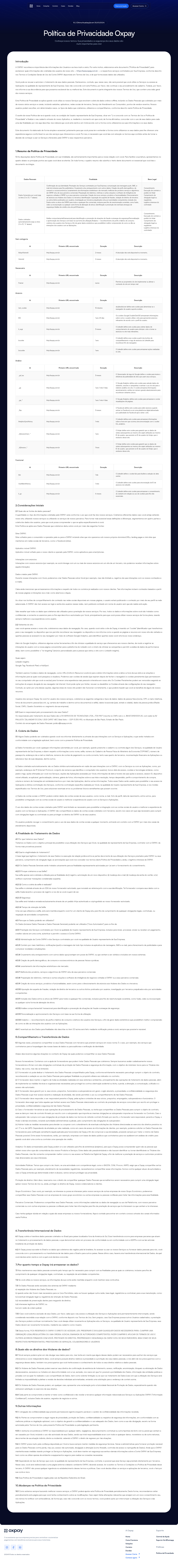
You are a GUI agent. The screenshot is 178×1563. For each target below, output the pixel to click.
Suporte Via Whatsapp (165, 1540)
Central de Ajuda (162, 1537)
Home (128, 1537)
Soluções (129, 1544)
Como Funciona (132, 1540)
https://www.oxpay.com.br (87, 71)
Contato (129, 1547)
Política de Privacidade (165, 1553)
